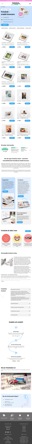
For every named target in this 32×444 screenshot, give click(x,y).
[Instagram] (10, 432)
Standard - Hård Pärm (4, 28)
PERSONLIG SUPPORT (12, 419)
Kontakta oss (20, 222)
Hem (1, 6)
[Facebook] (6, 432)
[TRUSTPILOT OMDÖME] (20, 415)
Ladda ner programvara (8, 437)
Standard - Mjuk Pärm (12, 28)
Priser (8, 440)
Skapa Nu (5, 24)
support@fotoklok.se (8, 426)
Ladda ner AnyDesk (8, 442)
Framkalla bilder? (8, 441)
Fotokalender (24, 427)
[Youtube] (8, 432)
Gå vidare (12, 67)
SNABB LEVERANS (4, 418)
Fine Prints (24, 429)
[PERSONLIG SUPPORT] (12, 415)
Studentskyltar (24, 431)
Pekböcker (24, 428)
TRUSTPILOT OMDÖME (20, 419)
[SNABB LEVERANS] (4, 415)
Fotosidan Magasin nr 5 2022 (24, 437)
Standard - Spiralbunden (20, 28)
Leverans (8, 436)
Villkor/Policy (8, 429)
